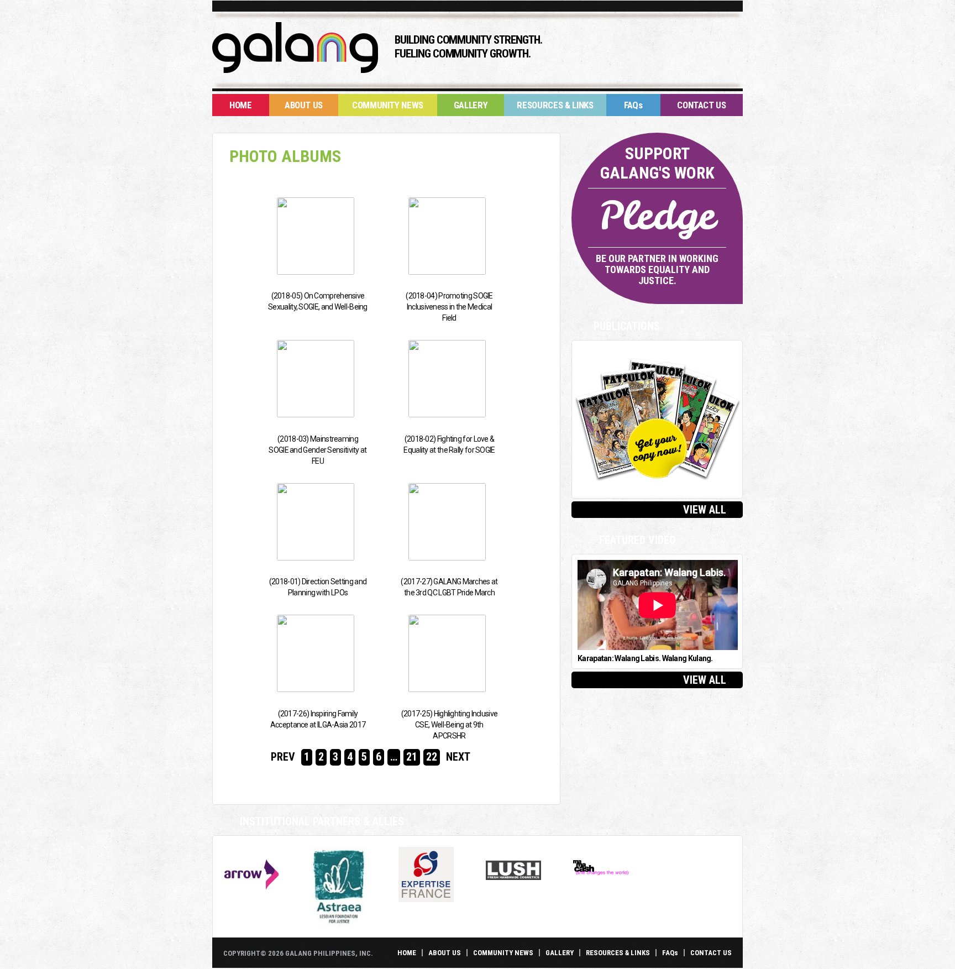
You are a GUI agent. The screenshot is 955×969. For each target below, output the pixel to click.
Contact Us (701, 105)
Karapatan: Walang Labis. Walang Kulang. (645, 658)
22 (431, 756)
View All (704, 509)
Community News (387, 105)
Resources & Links (555, 105)
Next (458, 756)
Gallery (471, 105)
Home (240, 105)
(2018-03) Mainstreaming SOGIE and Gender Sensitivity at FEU (317, 449)
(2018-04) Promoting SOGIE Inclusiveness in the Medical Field (449, 306)
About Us (304, 105)
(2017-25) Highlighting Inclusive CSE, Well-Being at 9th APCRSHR (449, 724)
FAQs (633, 105)
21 (411, 756)
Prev (283, 756)
